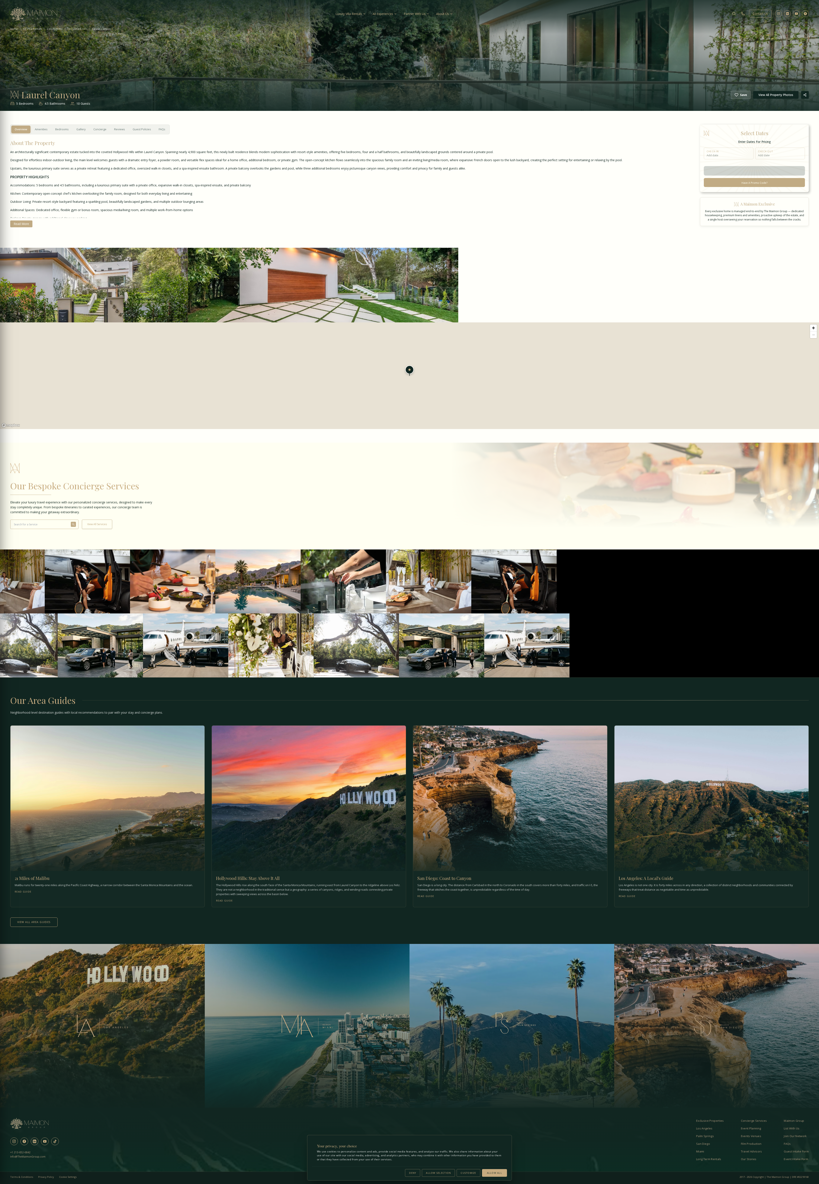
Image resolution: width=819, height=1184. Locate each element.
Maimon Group (794, 1121)
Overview (21, 129)
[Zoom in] (813, 328)
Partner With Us (414, 14)
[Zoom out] (813, 334)
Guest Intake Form (796, 1151)
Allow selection (438, 1172)
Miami (700, 1151)
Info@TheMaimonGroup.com (27, 1156)
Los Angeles (54, 29)
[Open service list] (73, 524)
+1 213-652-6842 (20, 1152)
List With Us (791, 1128)
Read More (21, 224)
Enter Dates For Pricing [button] (754, 142)
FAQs (162, 129)
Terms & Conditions (21, 1176)
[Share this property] (805, 95)
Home (14, 29)
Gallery (81, 129)
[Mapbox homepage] (10, 425)
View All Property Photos (775, 95)
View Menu (53, 591)
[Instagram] (778, 13)
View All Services (97, 524)
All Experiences (383, 14)
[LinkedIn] (787, 13)
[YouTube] (796, 13)
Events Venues (751, 1136)
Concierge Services (754, 1121)
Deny (412, 1172)
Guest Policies (142, 129)
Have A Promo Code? (754, 183)
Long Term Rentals (708, 1159)
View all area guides (34, 922)
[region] (409, 375)
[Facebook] (805, 13)
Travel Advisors (751, 1151)
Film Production (751, 1144)
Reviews (119, 129)
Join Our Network (795, 1136)
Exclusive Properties (710, 1121)
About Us (442, 14)
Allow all (494, 1172)
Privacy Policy (46, 1176)
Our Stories (749, 1159)
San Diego (703, 1144)
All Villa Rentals (32, 29)
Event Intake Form (796, 1159)
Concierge (99, 129)
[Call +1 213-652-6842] (743, 13)
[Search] (734, 13)
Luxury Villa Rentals (348, 14)
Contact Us (760, 14)
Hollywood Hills (78, 29)
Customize (468, 1172)
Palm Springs (705, 1136)
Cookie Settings (68, 1176)
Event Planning (751, 1128)
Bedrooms (62, 129)
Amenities (41, 129)
